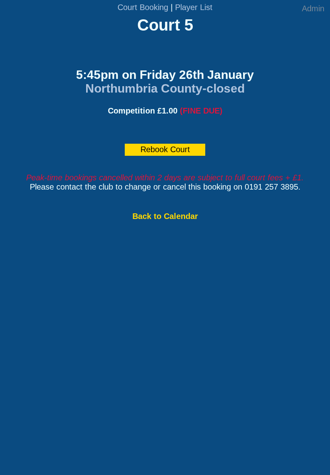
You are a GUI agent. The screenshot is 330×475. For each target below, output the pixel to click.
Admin (313, 8)
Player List (193, 7)
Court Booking (143, 7)
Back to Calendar (165, 216)
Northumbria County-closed (165, 88)
